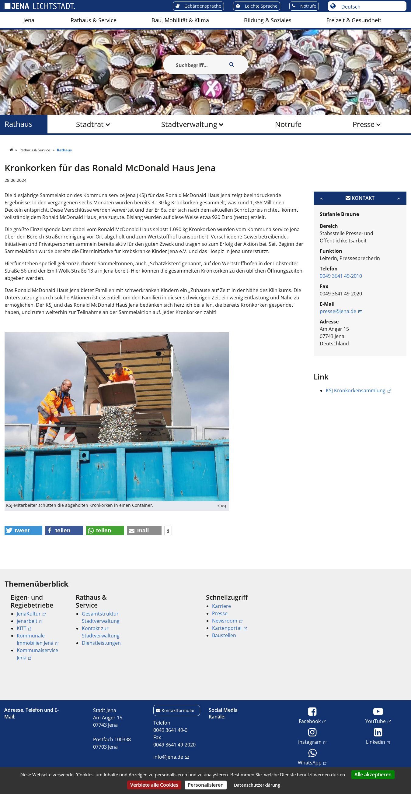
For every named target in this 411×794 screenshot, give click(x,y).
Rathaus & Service (94, 20)
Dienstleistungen (101, 643)
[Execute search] (232, 64)
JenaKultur (29, 613)
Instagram (310, 741)
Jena (28, 20)
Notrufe (288, 124)
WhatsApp (310, 762)
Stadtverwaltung (189, 124)
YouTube (375, 721)
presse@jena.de (338, 311)
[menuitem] (29, 20)
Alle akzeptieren (373, 774)
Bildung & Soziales (267, 20)
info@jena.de (168, 756)
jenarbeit (27, 621)
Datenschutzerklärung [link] (257, 785)
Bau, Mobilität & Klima (180, 20)
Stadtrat (90, 124)
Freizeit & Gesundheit (353, 20)
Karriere (221, 606)
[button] (23, 530)
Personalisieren (206, 785)
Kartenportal (227, 628)
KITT (21, 628)
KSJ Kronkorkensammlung (355, 390)
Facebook (310, 721)
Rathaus (18, 124)
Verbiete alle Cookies (154, 785)
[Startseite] (11, 150)
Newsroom (224, 620)
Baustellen (224, 635)
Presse (363, 124)
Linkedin (375, 741)
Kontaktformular (178, 710)
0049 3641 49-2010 (341, 276)
